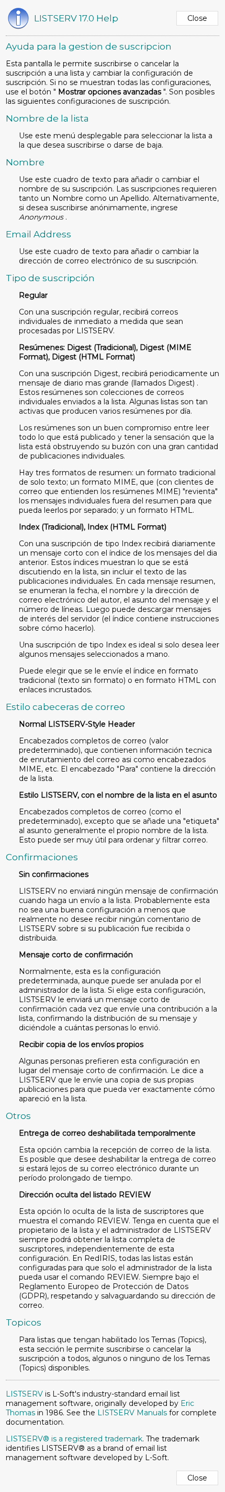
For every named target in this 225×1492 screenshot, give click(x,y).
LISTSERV (24, 1394)
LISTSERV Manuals (132, 1412)
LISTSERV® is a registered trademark (74, 1438)
